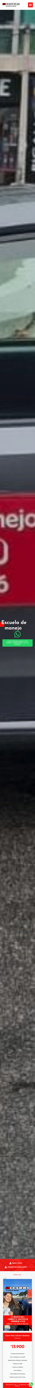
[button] (30, 4)
